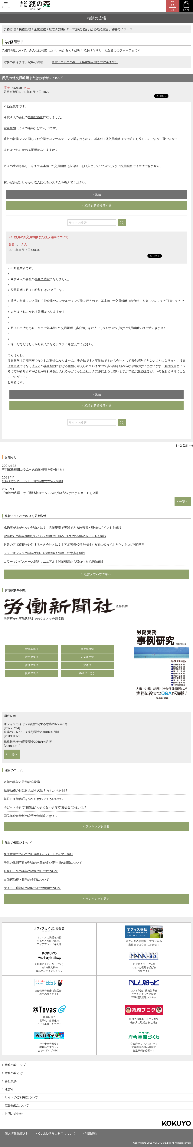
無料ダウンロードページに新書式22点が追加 (32, 481)
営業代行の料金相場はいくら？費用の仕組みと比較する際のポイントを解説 (55, 536)
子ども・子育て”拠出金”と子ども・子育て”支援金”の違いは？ (45, 807)
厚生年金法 (87, 648)
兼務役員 (170, 366)
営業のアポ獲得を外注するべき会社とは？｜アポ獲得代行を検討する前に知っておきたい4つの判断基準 (74, 544)
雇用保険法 (31, 657)
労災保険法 (31, 665)
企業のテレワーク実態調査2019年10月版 (31, 732)
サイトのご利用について (21, 1097)
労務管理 (10, 29)
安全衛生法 (87, 657)
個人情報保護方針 (17, 1133)
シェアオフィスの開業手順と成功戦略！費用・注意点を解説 (44, 553)
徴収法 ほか (87, 673)
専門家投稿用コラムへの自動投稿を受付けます (33, 469)
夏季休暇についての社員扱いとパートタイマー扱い (38, 854)
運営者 (9, 1089)
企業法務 (40, 29)
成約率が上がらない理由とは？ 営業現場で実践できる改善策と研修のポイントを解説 (62, 527)
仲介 (40, 139)
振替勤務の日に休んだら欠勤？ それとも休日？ (36, 790)
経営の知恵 (56, 29)
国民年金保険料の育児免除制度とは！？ (31, 816)
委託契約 (50, 366)
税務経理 (25, 29)
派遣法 (87, 665)
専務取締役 (35, 117)
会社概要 (11, 1081)
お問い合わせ (14, 1113)
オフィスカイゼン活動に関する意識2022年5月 (35, 724)
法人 (35, 366)
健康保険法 (31, 673)
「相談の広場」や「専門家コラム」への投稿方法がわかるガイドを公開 (50, 493)
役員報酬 (10, 128)
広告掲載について (17, 1105)
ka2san (16, 88)
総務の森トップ (15, 1065)
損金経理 (137, 360)
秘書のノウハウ (121, 29)
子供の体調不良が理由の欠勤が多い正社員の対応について (43, 862)
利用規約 (91, 1133)
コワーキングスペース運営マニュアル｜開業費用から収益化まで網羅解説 (53, 561)
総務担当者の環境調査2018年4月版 (28, 742)
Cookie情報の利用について (57, 1133)
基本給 (98, 139)
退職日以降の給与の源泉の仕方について (31, 871)
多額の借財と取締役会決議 (22, 782)
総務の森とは (14, 1073)
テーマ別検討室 (76, 29)
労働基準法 (31, 648)
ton (17, 244)
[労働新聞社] (59, 606)
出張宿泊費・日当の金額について (26, 879)
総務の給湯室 (99, 29)
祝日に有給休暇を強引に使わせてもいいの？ (34, 799)
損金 (53, 360)
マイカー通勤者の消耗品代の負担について (32, 888)
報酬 (117, 139)
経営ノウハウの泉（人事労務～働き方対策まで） (85, 62)
